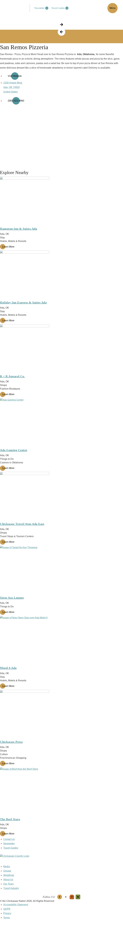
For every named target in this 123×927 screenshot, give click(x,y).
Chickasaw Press (11, 741)
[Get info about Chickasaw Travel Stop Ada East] (61, 496)
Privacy (7, 913)
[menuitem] (40, 8)
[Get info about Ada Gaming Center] (61, 422)
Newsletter (39, 8)
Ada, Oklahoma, (86, 54)
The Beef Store (10, 819)
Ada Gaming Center (13, 450)
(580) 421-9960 (16, 100)
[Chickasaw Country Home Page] (61, 859)
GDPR (6, 909)
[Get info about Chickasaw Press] (61, 714)
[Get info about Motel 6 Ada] (61, 640)
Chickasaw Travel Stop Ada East (22, 523)
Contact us (9, 839)
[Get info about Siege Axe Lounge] (61, 570)
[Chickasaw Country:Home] (16, 7)
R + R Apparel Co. (12, 376)
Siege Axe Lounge (12, 597)
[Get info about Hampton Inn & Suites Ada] (61, 201)
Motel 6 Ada (8, 667)
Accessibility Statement (15, 904)
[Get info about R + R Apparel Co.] (61, 349)
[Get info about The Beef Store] (61, 791)
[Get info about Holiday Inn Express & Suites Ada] (61, 275)
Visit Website (15, 76)
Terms (6, 917)
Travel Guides (58, 8)
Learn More (8, 246)
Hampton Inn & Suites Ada (18, 228)
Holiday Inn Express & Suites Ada (23, 302)
